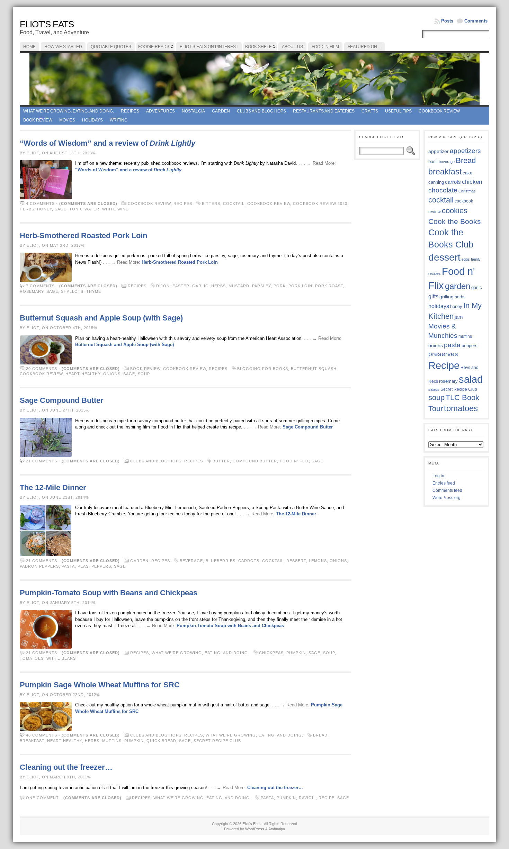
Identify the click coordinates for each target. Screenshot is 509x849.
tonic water (84, 209)
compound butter (255, 461)
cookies (454, 210)
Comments (476, 21)
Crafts (369, 111)
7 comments (40, 286)
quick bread (161, 741)
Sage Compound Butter (62, 400)
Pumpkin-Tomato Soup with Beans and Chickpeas (108, 592)
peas (83, 566)
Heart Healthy (82, 374)
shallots (72, 291)
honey (44, 209)
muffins (112, 741)
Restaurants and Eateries (324, 111)
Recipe (326, 798)
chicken (472, 181)
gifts (433, 296)
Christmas (467, 191)
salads (433, 389)
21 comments (41, 461)
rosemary (32, 291)
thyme (93, 291)
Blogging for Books (262, 369)
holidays (438, 306)
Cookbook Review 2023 (320, 203)
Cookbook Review (439, 111)
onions (111, 374)
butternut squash (314, 369)
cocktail (233, 203)
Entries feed (443, 483)
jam (459, 317)
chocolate (442, 190)
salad (471, 379)
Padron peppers (39, 566)
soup (144, 374)
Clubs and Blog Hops (261, 111)
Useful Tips (398, 111)
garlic (200, 286)
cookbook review (268, 203)
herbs (27, 209)
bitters (211, 203)
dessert (296, 561)
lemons (318, 561)
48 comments (41, 735)
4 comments (40, 203)
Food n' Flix (294, 461)
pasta (68, 566)
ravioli (307, 798)
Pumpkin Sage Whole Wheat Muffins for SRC (100, 684)
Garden (221, 111)
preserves (443, 354)
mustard (239, 286)
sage (60, 209)
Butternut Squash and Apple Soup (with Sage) (101, 318)
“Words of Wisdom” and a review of (107, 143)
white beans (61, 658)
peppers (101, 566)
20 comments (41, 369)
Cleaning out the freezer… (66, 767)
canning (436, 182)
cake (467, 173)
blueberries (220, 561)
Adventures (160, 111)
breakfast (32, 741)
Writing (118, 120)
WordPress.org (446, 497)
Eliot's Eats (47, 24)
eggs (466, 259)
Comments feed (447, 490)
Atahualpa (276, 829)
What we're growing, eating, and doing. (68, 111)
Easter (180, 286)
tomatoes (32, 658)
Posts (447, 21)
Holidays (92, 120)
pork (280, 286)
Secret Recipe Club (217, 741)
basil (433, 161)
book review (37, 120)
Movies (67, 120)
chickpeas (271, 653)
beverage (191, 561)
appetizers (465, 150)
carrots (248, 561)
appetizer (438, 151)
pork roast (329, 286)
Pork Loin (300, 286)
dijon (163, 286)
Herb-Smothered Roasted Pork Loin (83, 235)
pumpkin (296, 653)
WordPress (254, 829)
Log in (438, 475)
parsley (261, 286)
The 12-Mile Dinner (53, 487)
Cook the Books (454, 221)
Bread (320, 735)
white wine (115, 209)
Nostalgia (193, 111)
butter (221, 461)
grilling (446, 296)
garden (457, 286)
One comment (42, 798)
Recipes (130, 111)
